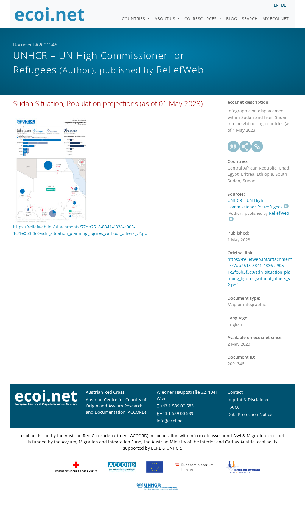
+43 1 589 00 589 (176, 413)
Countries (134, 18)
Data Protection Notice (250, 414)
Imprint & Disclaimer (248, 399)
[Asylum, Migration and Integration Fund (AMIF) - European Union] (155, 466)
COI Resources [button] (201, 18)
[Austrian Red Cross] (76, 466)
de (283, 5)
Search (250, 18)
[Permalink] (257, 147)
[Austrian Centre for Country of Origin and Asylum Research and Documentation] (121, 466)
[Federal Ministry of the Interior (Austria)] (194, 466)
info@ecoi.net (170, 421)
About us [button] (165, 18)
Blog (231, 18)
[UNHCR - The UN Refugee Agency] (157, 486)
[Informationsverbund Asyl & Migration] (242, 466)
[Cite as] (233, 147)
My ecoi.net (275, 18)
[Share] (245, 147)
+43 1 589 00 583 (177, 406)
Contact (235, 392)
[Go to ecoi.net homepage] (49, 13)
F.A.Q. (233, 407)
